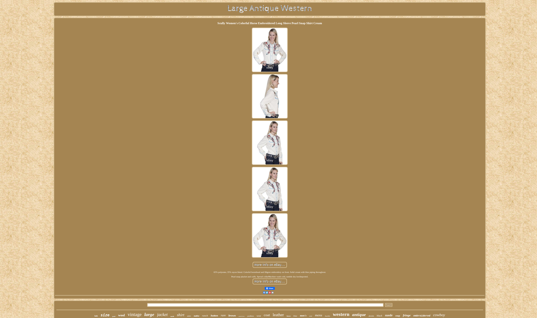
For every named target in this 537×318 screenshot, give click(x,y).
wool (121, 315)
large (149, 314)
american (242, 316)
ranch (205, 315)
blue (295, 316)
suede (389, 315)
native (196, 316)
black (379, 315)
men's (303, 315)
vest (310, 316)
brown (232, 315)
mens (318, 315)
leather (278, 314)
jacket (162, 314)
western (341, 314)
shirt (180, 315)
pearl (113, 316)
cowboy (439, 315)
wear (259, 316)
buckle (327, 316)
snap (397, 315)
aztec (189, 316)
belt (96, 316)
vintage (135, 314)
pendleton (250, 316)
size (105, 315)
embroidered (421, 315)
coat (267, 315)
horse (289, 316)
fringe (407, 315)
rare (223, 315)
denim (371, 316)
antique (359, 314)
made (172, 316)
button (214, 315)
